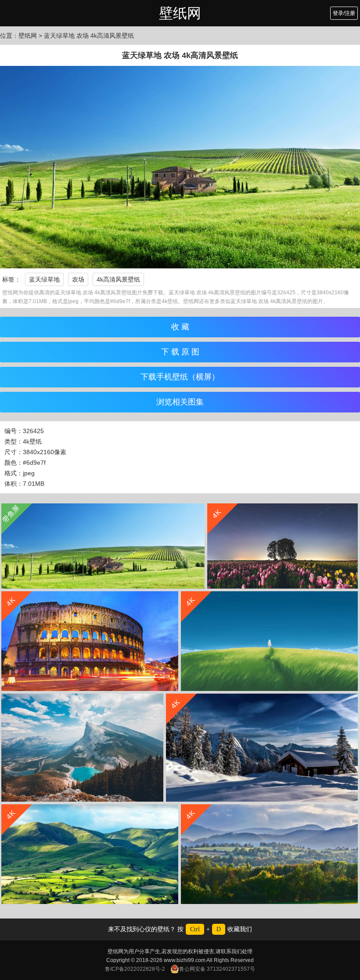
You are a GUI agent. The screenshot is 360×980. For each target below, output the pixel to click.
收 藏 (180, 326)
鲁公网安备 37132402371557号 (217, 969)
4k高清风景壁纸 (118, 279)
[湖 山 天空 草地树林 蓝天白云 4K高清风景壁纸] (82, 748)
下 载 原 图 (180, 351)
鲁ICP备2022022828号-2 (135, 969)
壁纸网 (180, 13)
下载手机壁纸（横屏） (180, 376)
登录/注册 (344, 13)
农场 (78, 279)
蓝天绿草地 (44, 279)
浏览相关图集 (180, 402)
